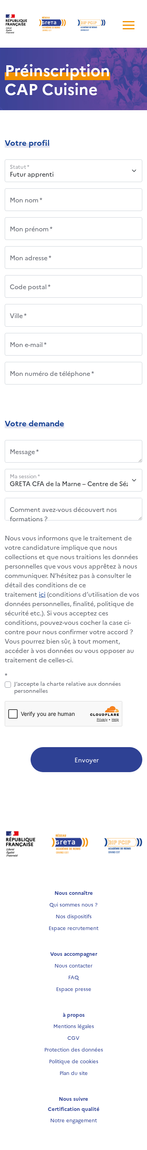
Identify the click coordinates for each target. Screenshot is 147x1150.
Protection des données (73, 1049)
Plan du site (74, 1072)
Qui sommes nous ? (73, 904)
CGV (73, 1037)
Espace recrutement (73, 927)
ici (42, 594)
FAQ (73, 976)
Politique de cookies (73, 1060)
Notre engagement (73, 1119)
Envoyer (86, 759)
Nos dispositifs (74, 915)
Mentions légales (73, 1025)
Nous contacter (73, 965)
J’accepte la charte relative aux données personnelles (67, 687)
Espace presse (73, 988)
